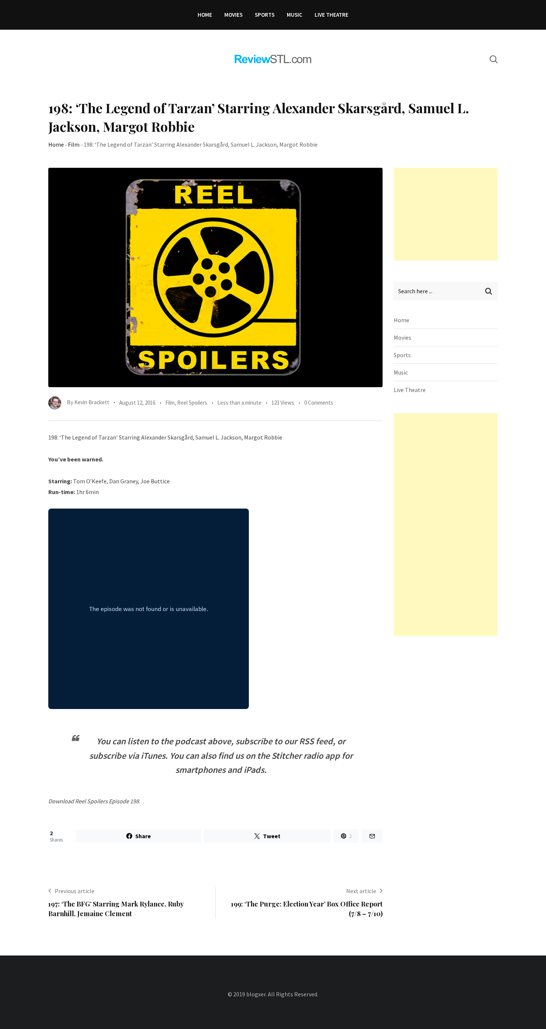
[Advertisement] (449, 214)
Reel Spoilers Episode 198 (107, 801)
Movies (233, 14)
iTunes (153, 755)
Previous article (74, 891)
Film (73, 144)
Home (205, 14)
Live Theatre (331, 14)
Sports (264, 14)
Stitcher (287, 755)
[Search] (494, 59)
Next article (361, 891)
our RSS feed (308, 741)
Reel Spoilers (192, 402)
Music (294, 14)
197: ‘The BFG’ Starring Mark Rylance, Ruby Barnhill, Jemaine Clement (115, 908)
